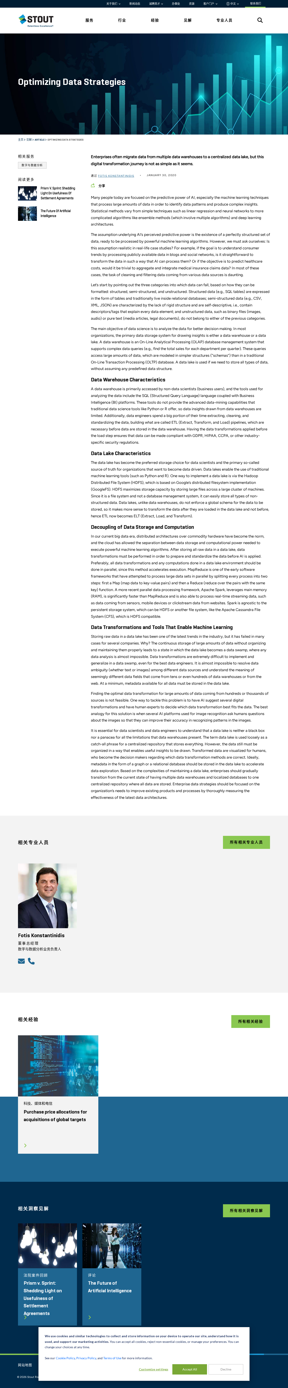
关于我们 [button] (112, 3)
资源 (191, 3)
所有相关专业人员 (246, 842)
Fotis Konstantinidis (116, 175)
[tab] (39, 20)
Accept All (189, 1369)
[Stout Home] (39, 20)
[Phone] (32, 961)
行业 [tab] (122, 20)
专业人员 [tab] (224, 20)
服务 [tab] (90, 20)
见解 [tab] (188, 20)
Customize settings (153, 1369)
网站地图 (25, 1365)
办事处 (176, 3)
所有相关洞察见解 (246, 1211)
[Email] (22, 961)
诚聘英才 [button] (155, 3)
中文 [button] (233, 3)
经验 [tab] (155, 20)
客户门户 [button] (209, 3)
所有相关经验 (250, 1021)
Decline (225, 1369)
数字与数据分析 (32, 165)
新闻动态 (134, 3)
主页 (21, 140)
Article (40, 140)
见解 (29, 140)
